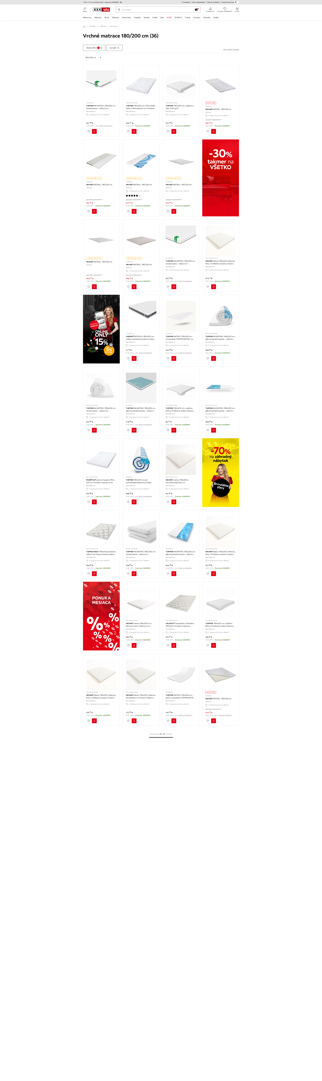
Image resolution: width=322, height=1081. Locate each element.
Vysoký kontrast (228, 2)
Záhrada (115, 17)
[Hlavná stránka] (84, 26)
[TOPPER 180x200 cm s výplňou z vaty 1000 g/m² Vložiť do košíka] (173, 131)
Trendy (187, 17)
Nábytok (98, 17)
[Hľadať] (119, 10)
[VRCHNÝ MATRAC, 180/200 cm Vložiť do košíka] (213, 131)
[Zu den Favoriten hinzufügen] (88, 131)
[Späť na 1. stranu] (161, 737)
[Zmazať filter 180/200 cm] (100, 57)
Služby (216, 17)
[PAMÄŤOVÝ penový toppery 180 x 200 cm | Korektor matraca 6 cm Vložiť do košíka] (94, 502)
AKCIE (169, 17)
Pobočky (206, 17)
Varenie (146, 17)
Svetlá (154, 17)
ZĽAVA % (178, 17)
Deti (162, 17)
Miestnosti (87, 17)
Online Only (126, 17)
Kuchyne (196, 17)
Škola (107, 17)
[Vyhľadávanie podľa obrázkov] (196, 10)
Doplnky (137, 17)
